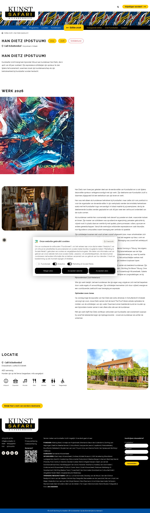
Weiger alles (48, 271)
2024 (52, 41)
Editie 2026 (75, 27)
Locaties (44, 28)
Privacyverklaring (31, 441)
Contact (124, 28)
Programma (33, 28)
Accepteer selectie (75, 271)
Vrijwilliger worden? (133, 7)
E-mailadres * (129, 442)
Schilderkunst (76, 41)
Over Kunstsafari (111, 28)
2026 (62, 41)
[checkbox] (42, 264)
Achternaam (129, 454)
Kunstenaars (56, 28)
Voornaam (128, 448)
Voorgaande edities (94, 28)
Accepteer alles (102, 271)
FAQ (24, 28)
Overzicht (109, 241)
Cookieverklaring (31, 444)
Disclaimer (29, 438)
